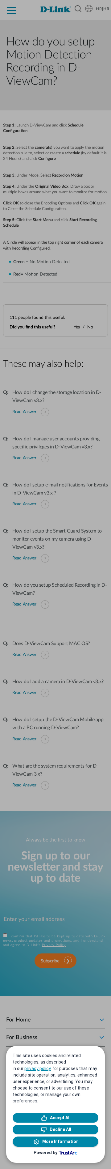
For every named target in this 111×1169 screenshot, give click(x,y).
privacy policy (37, 1068)
